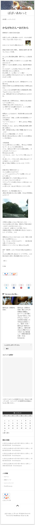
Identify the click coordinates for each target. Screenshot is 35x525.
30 (30, 428)
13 (17, 423)
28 (21, 428)
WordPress (17, 515)
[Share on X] (6, 286)
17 (4, 425)
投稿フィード (7, 480)
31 (4, 430)
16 (30, 423)
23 (30, 425)
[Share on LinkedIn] (28, 286)
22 (25, 425)
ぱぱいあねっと (17, 12)
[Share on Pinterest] (21, 286)
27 (17, 428)
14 (21, 423)
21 (21, 425)
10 (4, 423)
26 (13, 428)
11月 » (7, 433)
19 (12, 425)
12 (12, 423)
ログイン (6, 476)
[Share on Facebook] (14, 286)
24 (4, 428)
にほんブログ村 (7, 500)
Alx (27, 515)
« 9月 (4, 433)
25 (8, 428)
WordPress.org (8, 486)
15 (25, 423)
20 (17, 425)
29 (25, 428)
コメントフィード (9, 483)
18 (8, 425)
